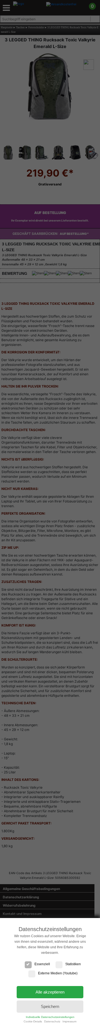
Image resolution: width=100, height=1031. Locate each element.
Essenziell (42, 964)
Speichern (50, 1006)
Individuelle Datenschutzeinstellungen (50, 1017)
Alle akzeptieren (50, 992)
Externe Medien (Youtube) (58, 973)
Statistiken (73, 964)
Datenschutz (52, 1021)
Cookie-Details (33, 1021)
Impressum (69, 1021)
